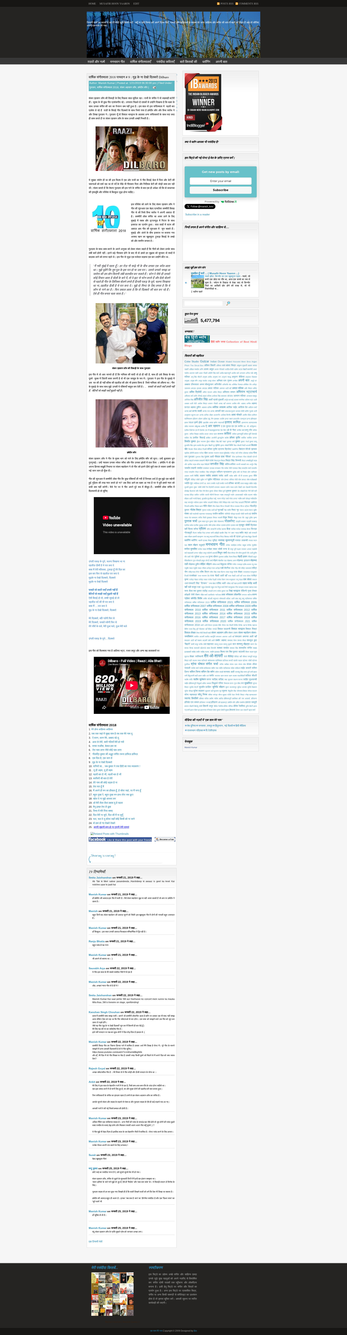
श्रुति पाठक (238, 660)
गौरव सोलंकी (247, 457)
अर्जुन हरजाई (228, 400)
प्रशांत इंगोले (225, 525)
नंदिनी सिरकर (214, 495)
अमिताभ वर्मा (189, 396)
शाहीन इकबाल (215, 652)
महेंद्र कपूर (203, 553)
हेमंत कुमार (217, 710)
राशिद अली (221, 583)
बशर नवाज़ (235, 533)
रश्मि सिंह (213, 572)
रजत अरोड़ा (215, 568)
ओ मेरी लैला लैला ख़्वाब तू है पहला (108, 802)
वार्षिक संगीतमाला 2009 (240, 605)
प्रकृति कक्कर (241, 521)
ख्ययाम (210, 453)
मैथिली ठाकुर (252, 557)
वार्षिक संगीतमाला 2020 (214, 621)
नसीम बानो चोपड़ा (244, 498)
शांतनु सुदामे (227, 644)
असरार (228, 403)
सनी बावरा (253, 672)
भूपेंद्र (214, 540)
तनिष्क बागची (233, 483)
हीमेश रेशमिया (239, 706)
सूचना (224, 691)
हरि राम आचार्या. (244, 698)
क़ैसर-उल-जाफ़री (242, 710)
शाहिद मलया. (205, 652)
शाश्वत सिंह (234, 648)
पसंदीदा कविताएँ (166, 62)
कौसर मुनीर (212, 449)
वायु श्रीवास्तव (247, 598)
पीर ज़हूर (245, 517)
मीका (229, 553)
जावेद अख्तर (212, 475)
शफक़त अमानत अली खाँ (246, 636)
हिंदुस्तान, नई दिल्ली (224, 725)
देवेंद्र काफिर (194, 495)
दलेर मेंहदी (238, 487)
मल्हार (239, 549)
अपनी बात (221, 62)
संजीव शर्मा (195, 668)
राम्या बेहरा (212, 583)
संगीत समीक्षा (224, 664)
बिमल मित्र (220, 536)
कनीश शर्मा (241, 430)
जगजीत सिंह (217, 464)
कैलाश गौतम (193, 449)
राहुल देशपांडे (205, 587)
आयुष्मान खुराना (190, 415)
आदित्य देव (242, 407)
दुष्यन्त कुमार (231, 491)
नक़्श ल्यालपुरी (225, 495)
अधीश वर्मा (235, 373)
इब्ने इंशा (198, 422)
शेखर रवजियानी (196, 656)
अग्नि (201, 369)
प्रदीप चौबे (207, 525)
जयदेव (199, 468)
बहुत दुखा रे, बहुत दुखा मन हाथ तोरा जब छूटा (112, 794)
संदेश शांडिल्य (235, 668)
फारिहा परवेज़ (235, 529)
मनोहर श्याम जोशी (214, 549)
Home (92, 3)
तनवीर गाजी (224, 483)
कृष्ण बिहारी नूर (210, 445)
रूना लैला (189, 591)
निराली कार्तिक (189, 506)
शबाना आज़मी (202, 640)
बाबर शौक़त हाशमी (191, 536)
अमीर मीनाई (198, 396)
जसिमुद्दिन (212, 472)
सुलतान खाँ (209, 691)
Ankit (92, 1081)
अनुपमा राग (217, 377)
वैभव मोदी (199, 633)
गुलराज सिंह (199, 457)
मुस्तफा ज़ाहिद (223, 557)
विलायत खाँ (203, 629)
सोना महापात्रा (191, 694)
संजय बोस (242, 664)
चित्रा (223, 460)
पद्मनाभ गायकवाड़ (205, 514)
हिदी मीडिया (240, 725)
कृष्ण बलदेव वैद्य (198, 445)
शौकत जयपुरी (247, 656)
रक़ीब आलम (247, 564)
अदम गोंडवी (203, 373)
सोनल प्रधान (252, 691)
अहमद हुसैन (195, 407)
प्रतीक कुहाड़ (198, 525)
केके (231, 445)
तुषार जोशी (197, 487)
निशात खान (199, 506)
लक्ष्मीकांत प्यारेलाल (214, 595)
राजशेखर (193, 575)
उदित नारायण (189, 426)
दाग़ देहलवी (246, 487)
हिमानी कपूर (208, 706)
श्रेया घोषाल (198, 664)
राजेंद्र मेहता (193, 579)
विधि (219, 625)
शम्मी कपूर (194, 644)
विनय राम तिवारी (227, 625)
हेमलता (232, 710)
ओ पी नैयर (231, 430)
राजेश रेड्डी (212, 579)
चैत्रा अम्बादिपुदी (247, 460)
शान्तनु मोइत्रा (243, 644)
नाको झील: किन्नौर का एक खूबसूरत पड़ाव (223, 276)
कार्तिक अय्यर (252, 438)
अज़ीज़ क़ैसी (229, 369)
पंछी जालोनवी (194, 514)
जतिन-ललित (230, 464)
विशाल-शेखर (190, 632)
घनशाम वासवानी (199, 460)
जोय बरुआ (242, 479)
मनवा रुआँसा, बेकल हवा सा (104, 745)
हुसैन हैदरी (249, 706)
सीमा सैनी (240, 683)
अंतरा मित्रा (231, 365)
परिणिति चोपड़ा (230, 514)
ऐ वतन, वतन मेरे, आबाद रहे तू (105, 737)
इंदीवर (205, 419)
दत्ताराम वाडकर (220, 487)
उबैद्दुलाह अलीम (200, 426)
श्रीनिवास (218, 660)
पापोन (254, 513)
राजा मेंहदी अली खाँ (218, 575)
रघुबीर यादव (189, 568)
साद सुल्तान (228, 679)
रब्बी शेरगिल (225, 568)
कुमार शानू (253, 441)
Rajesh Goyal (97, 1068)
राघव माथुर (229, 572)
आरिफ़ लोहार (208, 415)
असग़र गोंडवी (213, 403)
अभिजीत (217, 384)
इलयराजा (245, 422)
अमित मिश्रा (217, 392)
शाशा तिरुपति (211, 648)
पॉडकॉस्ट (230, 521)
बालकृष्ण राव (201, 536)
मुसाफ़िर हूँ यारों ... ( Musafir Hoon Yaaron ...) (215, 273)
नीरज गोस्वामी (225, 506)
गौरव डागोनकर (237, 457)
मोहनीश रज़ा (222, 560)
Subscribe (220, 190)
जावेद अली (223, 475)
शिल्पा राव (224, 651)
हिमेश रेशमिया (218, 706)
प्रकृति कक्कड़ (252, 521)
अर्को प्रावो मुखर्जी (216, 399)
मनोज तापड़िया (231, 545)
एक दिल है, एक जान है (102, 758)
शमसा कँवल (241, 640)
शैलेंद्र (231, 656)
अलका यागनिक (239, 400)
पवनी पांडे (248, 514)
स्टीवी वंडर (231, 695)
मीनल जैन (234, 553)
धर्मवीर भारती (204, 495)
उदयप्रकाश (253, 422)
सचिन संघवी (219, 672)
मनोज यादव (202, 549)
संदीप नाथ (214, 668)
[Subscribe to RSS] (155, 860)
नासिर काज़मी (208, 502)
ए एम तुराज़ (226, 426)
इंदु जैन (210, 419)
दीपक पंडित (218, 491)
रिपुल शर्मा (221, 587)
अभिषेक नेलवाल (237, 384)
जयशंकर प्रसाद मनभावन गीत (213, 468)
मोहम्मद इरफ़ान (243, 560)
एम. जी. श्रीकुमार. (250, 426)
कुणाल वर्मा (230, 441)
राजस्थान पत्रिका (195, 730)
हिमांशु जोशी (198, 706)
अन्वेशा (235, 381)
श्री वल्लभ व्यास (195, 660)
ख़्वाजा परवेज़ (199, 453)
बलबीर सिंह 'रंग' (225, 533)
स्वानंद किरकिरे (191, 698)
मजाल (251, 540)
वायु (240, 598)
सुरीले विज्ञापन (252, 687)
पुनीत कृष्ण (253, 517)
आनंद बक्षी (188, 411)
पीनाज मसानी (217, 517)
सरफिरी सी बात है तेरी (102, 778)
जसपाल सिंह (236, 468)
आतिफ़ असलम (219, 407)
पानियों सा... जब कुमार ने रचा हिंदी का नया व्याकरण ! (116, 766)
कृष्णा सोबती (224, 445)
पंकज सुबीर (253, 510)
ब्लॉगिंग (206, 62)
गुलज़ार (92, 87)
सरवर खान (228, 676)
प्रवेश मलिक (216, 525)
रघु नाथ (254, 564)
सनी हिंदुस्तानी (189, 676)
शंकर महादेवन (244, 632)
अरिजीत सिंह (201, 399)
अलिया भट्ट (249, 400)
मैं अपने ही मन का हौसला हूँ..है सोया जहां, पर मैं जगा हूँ (117, 790)
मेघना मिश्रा (233, 557)
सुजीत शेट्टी (193, 687)
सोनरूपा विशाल (242, 691)
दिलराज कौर (194, 491)
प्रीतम (202, 528)
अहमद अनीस (246, 403)
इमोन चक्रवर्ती (219, 422)
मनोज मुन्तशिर (191, 548)
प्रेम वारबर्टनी (211, 529)
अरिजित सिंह (189, 400)
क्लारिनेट (235, 449)
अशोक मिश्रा (202, 403)
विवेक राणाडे (212, 629)
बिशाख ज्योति (228, 536)
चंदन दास (209, 460)
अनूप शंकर (212, 381)
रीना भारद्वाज (239, 587)
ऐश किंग (223, 430)
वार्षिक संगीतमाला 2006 (245, 602)
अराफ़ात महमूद (252, 396)
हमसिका (235, 698)
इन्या (248, 419)
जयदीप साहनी (190, 468)
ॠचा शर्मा (252, 710)
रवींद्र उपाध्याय (246, 568)
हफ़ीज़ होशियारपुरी (225, 698)
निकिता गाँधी (217, 502)
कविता (227, 433)
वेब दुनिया (191, 725)
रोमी (192, 594)
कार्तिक (243, 438)
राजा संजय (246, 576)
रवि (239, 568)
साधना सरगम (238, 679)
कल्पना (220, 434)
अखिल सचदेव (194, 369)
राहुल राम (214, 587)
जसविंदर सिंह (204, 472)
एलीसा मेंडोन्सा (189, 430)
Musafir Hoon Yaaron (115, 3)
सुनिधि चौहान (218, 686)
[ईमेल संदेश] (154, 87)
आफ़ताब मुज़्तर (230, 411)
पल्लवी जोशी (239, 514)
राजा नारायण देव (204, 576)
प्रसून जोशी (244, 525)
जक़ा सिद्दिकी (205, 464)
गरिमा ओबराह (243, 453)
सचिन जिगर (195, 671)
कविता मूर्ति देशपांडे (250, 434)
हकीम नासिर (213, 698)
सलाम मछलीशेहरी (239, 676)
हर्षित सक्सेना (240, 702)
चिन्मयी (238, 460)
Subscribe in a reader (197, 214)
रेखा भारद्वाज (234, 590)
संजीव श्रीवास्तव (205, 668)
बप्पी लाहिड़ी (215, 533)
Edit (136, 3)
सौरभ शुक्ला (222, 695)
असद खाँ (222, 403)
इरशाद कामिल (232, 422)
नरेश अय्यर (233, 498)
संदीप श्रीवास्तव (224, 668)
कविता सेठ (188, 438)
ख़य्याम (254, 449)
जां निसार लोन (245, 472)
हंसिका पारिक (204, 698)
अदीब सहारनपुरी (225, 373)
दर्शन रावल (230, 487)
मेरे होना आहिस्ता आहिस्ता (102, 729)
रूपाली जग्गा (212, 591)
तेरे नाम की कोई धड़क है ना (105, 782)
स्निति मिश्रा (240, 695)
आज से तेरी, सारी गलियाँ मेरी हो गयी (108, 741)
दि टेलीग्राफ (211, 730)
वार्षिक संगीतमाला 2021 (222, 602)
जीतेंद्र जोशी (195, 479)
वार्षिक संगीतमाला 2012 (238, 609)
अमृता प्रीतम (206, 396)
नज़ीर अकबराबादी (237, 495)
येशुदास (223, 564)
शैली (225, 656)
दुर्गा (224, 491)
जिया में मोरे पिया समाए (103, 810)
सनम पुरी (246, 672)
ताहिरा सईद (253, 483)
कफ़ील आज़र (204, 434)
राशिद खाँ (230, 583)
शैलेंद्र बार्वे (238, 656)
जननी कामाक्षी (241, 464)
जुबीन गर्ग (203, 479)
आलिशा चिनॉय (226, 415)
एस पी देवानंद (200, 430)
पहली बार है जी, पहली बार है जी (107, 774)
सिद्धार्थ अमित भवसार (204, 683)
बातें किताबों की (188, 62)
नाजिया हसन (198, 502)
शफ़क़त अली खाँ (191, 640)
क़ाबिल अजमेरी (211, 438)
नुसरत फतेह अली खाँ (209, 510)
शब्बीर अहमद (220, 640)
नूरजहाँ (220, 510)
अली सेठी (193, 403)
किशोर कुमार (190, 441)
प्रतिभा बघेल (189, 525)
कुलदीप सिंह (189, 445)
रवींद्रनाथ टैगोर (193, 572)
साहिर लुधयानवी (250, 679)
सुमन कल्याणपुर (231, 687)
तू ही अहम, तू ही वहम (102, 770)
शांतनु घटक (219, 644)
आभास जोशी (240, 411)
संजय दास (233, 664)
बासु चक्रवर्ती (211, 536)
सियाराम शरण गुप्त (230, 683)
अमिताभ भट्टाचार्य (246, 392)
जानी (191, 476)
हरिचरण (254, 698)
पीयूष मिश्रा (228, 517)
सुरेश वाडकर (198, 691)
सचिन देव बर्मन (207, 671)
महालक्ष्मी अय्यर (192, 553)
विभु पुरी (195, 629)
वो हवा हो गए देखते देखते (104, 823)
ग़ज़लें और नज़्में (96, 62)
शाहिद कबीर (196, 652)
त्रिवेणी (211, 487)
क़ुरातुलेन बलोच (223, 438)
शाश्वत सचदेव (223, 648)
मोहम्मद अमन (231, 560)
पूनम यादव (201, 521)
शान (234, 644)
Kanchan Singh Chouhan (104, 1012)
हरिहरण (214, 702)
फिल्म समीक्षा (197, 533)
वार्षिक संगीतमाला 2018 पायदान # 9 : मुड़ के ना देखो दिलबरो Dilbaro (129, 77)
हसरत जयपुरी (251, 702)
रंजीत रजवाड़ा (237, 564)
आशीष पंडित (247, 415)
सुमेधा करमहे (242, 687)
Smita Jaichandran (100, 877)
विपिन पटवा (188, 629)
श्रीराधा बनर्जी (228, 660)
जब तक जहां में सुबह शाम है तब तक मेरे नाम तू (111, 733)
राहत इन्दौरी (238, 583)
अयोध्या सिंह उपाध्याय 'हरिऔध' (222, 396)
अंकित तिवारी (209, 365)
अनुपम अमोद (207, 377)
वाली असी (204, 625)
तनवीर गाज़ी (215, 483)
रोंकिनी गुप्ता (246, 591)
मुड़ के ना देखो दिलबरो (102, 762)
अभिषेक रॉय (247, 384)
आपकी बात (219, 411)
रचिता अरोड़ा (206, 568)
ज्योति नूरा (189, 483)
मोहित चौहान (205, 564)
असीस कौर (236, 403)
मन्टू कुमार (93, 1168)
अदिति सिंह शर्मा (213, 373)
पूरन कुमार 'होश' (211, 521)
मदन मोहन (193, 544)
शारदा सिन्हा (189, 648)
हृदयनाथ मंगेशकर (206, 710)
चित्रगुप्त (217, 460)
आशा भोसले (236, 414)
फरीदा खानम (221, 529)
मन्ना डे (226, 549)
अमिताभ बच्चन (229, 392)
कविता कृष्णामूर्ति (237, 434)
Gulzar (204, 361)
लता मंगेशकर (227, 594)
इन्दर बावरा (229, 419)
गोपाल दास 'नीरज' (223, 456)
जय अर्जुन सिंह (251, 464)
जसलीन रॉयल (194, 472)
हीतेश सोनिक (228, 706)
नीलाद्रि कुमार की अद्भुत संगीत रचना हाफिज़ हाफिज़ (115, 754)
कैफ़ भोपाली (237, 445)
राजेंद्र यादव (203, 579)
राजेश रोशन (221, 579)
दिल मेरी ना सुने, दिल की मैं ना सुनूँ (108, 814)
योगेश (229, 564)
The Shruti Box (197, 365)
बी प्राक (237, 536)
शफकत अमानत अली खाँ (225, 636)
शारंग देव (253, 644)
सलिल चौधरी (251, 675)
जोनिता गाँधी (233, 479)
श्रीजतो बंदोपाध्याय (208, 660)
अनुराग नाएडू (226, 377)
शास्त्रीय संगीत (245, 648)
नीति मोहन (207, 506)
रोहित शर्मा (203, 595)
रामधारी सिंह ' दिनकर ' (198, 583)
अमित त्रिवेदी (195, 391)
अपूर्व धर (254, 381)
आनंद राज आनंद (208, 411)
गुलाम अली (209, 456)
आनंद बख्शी (197, 411)
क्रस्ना (221, 449)
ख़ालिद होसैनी (189, 453)
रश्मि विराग (204, 572)
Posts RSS (227, 3)
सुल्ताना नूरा (217, 691)
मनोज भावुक (241, 545)
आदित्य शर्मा (252, 407)
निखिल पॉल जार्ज (229, 502)
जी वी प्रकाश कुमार (245, 476)
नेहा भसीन (227, 510)
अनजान (242, 373)
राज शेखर (238, 572)
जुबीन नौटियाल (213, 479)
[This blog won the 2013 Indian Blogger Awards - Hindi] (203, 131)
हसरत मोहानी (189, 706)
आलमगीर (217, 415)
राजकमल (246, 572)
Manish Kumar (97, 894)
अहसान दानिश (207, 407)
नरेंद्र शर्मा (225, 498)
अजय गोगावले (219, 369)
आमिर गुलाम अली (251, 411)
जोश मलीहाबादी (252, 479)
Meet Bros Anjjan (249, 362)
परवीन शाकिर (218, 513)
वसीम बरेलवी (207, 598)
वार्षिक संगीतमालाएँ (140, 62)
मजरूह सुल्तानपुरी (226, 540)
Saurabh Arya (97, 968)
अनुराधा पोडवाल (251, 377)
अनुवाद (187, 381)
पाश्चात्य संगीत (197, 517)
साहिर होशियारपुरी (190, 683)
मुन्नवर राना (204, 557)
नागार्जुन (190, 502)
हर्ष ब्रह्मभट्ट (222, 702)
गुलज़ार (191, 456)
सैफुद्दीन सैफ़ (232, 691)
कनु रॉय (248, 430)
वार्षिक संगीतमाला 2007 (195, 605)
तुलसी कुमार (189, 487)
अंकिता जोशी (220, 365)
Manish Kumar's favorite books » (122, 1322)
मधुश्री (202, 545)
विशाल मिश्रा (251, 629)
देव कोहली (241, 491)
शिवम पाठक (249, 652)
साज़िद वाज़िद (218, 679)
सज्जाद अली (229, 672)
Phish (187, 365)
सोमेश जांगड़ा (213, 695)
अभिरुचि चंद (226, 384)
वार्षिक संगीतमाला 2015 (201, 602)
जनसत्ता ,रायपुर (205, 725)
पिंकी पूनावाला (207, 517)
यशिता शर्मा (216, 564)
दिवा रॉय (202, 491)
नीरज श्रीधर (244, 506)
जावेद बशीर (233, 476)
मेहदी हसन (242, 556)
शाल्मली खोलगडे (200, 648)
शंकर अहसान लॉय (128, 87)
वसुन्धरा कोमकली (219, 598)
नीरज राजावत (235, 506)
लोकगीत (237, 594)
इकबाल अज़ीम (219, 419)
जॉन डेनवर (225, 479)
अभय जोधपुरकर (207, 384)
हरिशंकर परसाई (205, 702)
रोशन (197, 594)
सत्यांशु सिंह (239, 672)
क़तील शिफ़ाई (199, 437)
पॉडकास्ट (221, 521)
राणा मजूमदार (230, 579)
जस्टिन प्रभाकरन (224, 472)
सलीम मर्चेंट (189, 679)
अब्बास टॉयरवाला (192, 384)
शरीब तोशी (202, 644)
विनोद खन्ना (243, 625)
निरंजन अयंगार (250, 502)
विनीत (236, 625)
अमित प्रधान (207, 392)
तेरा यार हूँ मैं (98, 786)
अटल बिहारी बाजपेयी (245, 369)
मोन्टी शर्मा (209, 560)
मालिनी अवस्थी (212, 553)
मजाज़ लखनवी (241, 540)
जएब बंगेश (196, 464)
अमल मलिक (213, 388)
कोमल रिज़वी (202, 449)
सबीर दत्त (205, 676)
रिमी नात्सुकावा (230, 587)
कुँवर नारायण (201, 441)
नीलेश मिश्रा (195, 509)
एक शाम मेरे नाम (101, 14)
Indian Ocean (217, 361)
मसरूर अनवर (246, 549)
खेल (206, 453)
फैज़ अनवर (206, 533)
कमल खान (213, 434)
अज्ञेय (236, 369)
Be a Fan (165, 839)
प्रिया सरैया (193, 529)
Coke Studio (192, 361)
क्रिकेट (228, 449)
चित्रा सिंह (230, 460)
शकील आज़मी (199, 636)
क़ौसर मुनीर (235, 437)
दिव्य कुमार (209, 491)
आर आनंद (200, 415)
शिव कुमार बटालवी (237, 651)
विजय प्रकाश (213, 625)
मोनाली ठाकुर (200, 560)
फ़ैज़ (228, 528)
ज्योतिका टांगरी (199, 483)
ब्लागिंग (187, 540)
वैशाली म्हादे (207, 633)
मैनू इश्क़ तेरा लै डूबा (102, 806)
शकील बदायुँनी (210, 636)
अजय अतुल (209, 369)
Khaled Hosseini (233, 362)
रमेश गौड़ (234, 568)
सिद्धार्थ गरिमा (217, 683)
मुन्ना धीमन (213, 556)
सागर (209, 679)
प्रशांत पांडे (234, 525)
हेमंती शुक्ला (225, 710)
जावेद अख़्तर (199, 475)
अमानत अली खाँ (225, 388)
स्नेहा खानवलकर (251, 695)
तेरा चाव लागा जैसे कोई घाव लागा (106, 749)
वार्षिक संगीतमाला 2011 (213, 609)
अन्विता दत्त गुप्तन (224, 380)
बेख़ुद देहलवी (252, 536)
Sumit (92, 1155)
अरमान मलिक (240, 396)
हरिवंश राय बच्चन (192, 702)
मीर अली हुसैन (252, 553)
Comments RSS (248, 3)
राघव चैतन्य (221, 572)
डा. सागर (207, 483)
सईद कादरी (246, 668)
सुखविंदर (248, 683)
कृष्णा (217, 445)
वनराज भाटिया (247, 595)
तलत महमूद (244, 483)
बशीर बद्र (243, 533)
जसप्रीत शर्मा (246, 468)
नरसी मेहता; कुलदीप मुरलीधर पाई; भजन (207, 498)
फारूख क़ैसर (245, 529)
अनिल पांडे (249, 373)
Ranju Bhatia (97, 941)
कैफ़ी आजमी (246, 445)
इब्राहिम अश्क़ (208, 422)
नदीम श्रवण (248, 495)
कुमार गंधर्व (245, 441)
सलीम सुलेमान (199, 679)
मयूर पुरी (233, 549)
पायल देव (188, 517)
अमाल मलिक (237, 388)
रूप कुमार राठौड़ (200, 591)
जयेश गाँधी (228, 468)
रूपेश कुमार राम (222, 591)
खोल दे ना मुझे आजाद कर (104, 798)
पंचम (187, 513)
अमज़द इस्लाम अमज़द (199, 388)
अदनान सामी (193, 373)
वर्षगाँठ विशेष (196, 598)
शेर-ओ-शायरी (213, 656)
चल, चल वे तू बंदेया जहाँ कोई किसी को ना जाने (114, 818)
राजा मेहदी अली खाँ (235, 576)
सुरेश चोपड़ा (189, 691)
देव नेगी (247, 491)
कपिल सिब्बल (194, 434)
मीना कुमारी (242, 553)
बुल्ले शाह (244, 536)
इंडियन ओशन (197, 419)
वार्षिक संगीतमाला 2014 (213, 613)
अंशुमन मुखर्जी (242, 365)
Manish (93, 911)
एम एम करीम (237, 426)
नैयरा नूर (235, 510)
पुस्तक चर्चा (191, 521)
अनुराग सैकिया (238, 377)
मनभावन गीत (117, 62)
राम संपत (247, 579)
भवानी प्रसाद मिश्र (205, 540)
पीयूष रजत (237, 517)
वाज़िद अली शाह (232, 598)
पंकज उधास (244, 510)
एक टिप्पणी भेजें (95, 1241)
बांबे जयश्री (253, 533)
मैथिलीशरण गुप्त (190, 560)
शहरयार (210, 644)
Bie (195, 1331)
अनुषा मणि (194, 381)
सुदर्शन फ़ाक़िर (205, 687)
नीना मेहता (216, 506)
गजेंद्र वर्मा (234, 453)
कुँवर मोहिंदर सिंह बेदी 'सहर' (216, 441)
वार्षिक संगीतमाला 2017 (213, 617)
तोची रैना (205, 487)
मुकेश (197, 556)
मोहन (215, 560)
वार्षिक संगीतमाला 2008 (217, 605)
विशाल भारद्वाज (238, 628)
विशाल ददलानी (224, 629)
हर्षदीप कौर (142, 87)
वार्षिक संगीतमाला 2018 (108, 87)
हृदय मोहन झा (195, 710)
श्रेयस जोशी (247, 660)
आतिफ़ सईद (231, 407)
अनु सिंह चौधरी (196, 377)
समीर (211, 675)
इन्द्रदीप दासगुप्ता (240, 419)
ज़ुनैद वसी (236, 472)
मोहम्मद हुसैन (194, 564)
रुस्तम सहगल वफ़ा (250, 587)
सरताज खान (219, 676)
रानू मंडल (239, 579)
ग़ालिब (251, 453)
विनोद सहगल (252, 625)
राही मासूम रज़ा (194, 587)
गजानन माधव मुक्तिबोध (222, 453)
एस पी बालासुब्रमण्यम (212, 430)
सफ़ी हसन (198, 676)
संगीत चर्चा (212, 664)
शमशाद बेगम (232, 640)
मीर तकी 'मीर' (189, 557)
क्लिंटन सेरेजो (244, 449)
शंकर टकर (233, 632)
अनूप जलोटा (202, 381)
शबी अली (211, 640)
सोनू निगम (202, 694)
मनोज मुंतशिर (252, 545)
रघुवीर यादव (197, 568)
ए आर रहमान (213, 426)
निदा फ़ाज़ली (239, 502)
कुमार (237, 441)
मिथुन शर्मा (222, 552)
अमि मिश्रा (248, 388)
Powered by (212, 201)
